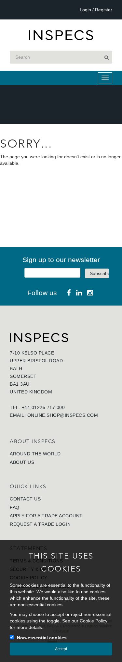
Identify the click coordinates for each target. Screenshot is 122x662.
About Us (22, 462)
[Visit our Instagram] (90, 292)
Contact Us (25, 498)
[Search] (106, 57)
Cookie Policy (93, 620)
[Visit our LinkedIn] (79, 292)
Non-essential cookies (42, 637)
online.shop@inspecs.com (62, 415)
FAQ (15, 507)
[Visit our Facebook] (69, 292)
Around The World (35, 453)
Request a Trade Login (40, 524)
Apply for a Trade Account (46, 515)
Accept (61, 649)
